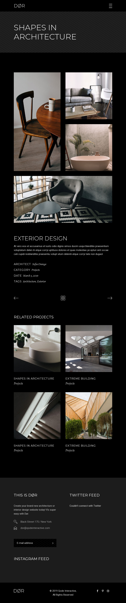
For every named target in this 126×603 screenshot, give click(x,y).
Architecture (29, 281)
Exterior (41, 281)
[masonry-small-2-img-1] (37, 121)
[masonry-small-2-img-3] (88, 147)
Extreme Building (80, 378)
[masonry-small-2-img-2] (88, 95)
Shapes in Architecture (34, 378)
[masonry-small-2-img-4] (63, 199)
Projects (36, 270)
